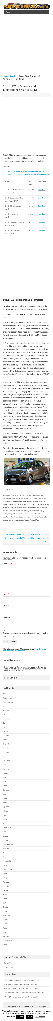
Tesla (5, 928)
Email (6, 606)
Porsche (6, 886)
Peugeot (6, 878)
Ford (5, 786)
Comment (7, 564)
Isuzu (5, 815)
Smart (5, 911)
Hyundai (6, 807)
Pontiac (6, 882)
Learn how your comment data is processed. (25, 650)
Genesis (6, 790)
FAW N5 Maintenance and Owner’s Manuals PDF (22, 980)
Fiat (4, 781)
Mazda (5, 840)
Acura (5, 694)
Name (6, 594)
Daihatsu (6, 761)
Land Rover (7, 827)
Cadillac (6, 731)
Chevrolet (6, 744)
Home (5, 76)
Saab (5, 894)
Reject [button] (29, 1017)
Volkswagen (7, 940)
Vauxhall (6, 936)
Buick (5, 723)
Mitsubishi (7, 861)
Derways (6, 769)
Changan (6, 735)
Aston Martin (8, 702)
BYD (4, 727)
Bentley (6, 710)
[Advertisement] (26, 45)
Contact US (8, 963)
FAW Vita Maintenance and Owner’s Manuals (20, 984)
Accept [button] (20, 1017)
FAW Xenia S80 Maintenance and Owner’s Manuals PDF (24, 992)
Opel (5, 873)
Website (6, 618)
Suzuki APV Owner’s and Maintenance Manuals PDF (28, 171)
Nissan (5, 865)
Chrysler (6, 748)
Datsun (5, 765)
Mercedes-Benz (9, 844)
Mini (4, 857)
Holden (5, 798)
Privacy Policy (9, 967)
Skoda (5, 907)
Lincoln (5, 836)
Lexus (5, 832)
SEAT (5, 903)
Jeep (5, 819)
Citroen (6, 752)
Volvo (5, 945)
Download (42, 190)
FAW (4, 777)
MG (4, 853)
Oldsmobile (7, 869)
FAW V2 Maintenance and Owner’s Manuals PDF (21, 997)
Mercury (6, 848)
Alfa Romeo (7, 698)
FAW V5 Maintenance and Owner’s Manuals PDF (21, 988)
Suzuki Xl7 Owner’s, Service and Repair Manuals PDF (29, 174)
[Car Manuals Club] (26, 8)
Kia (4, 823)
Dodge (5, 773)
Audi (4, 706)
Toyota (5, 932)
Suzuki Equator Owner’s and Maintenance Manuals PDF (38, 538)
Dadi (5, 756)
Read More (40, 1017)
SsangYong (7, 915)
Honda (5, 802)
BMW (5, 715)
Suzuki (13, 76)
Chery (5, 740)
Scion (5, 899)
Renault (6, 890)
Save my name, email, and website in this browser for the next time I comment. (25, 634)
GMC (5, 794)
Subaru (5, 920)
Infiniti (5, 811)
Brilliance (6, 719)
